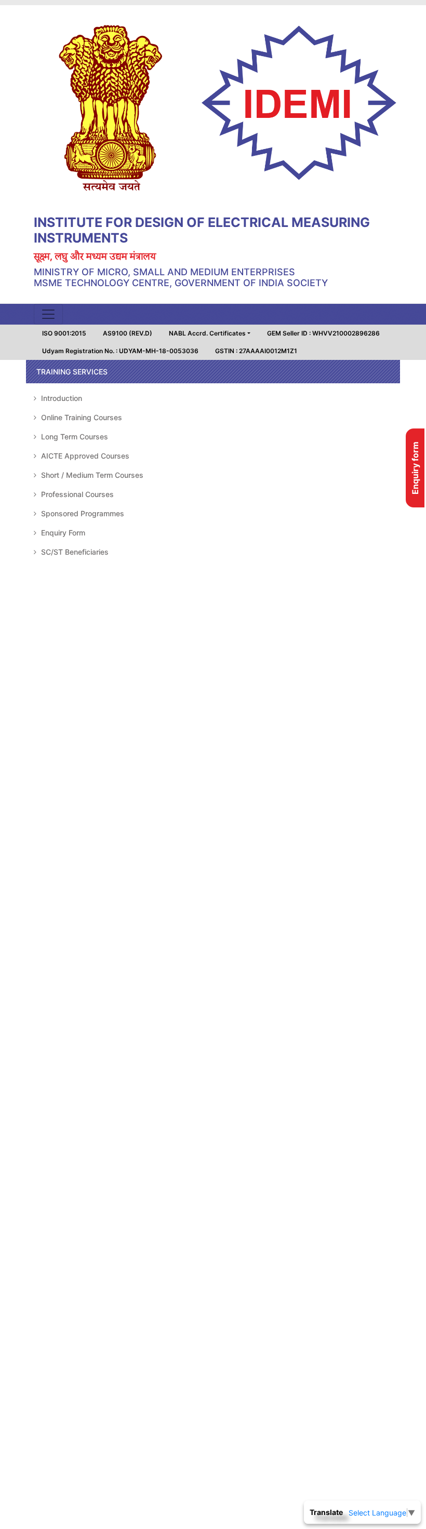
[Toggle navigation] (48, 314)
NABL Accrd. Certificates (207, 333)
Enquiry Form (62, 532)
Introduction (60, 398)
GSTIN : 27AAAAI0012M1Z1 (256, 351)
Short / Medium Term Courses (91, 475)
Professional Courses (76, 494)
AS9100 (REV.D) (127, 333)
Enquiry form (415, 467)
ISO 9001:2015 (64, 333)
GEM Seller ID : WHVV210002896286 (323, 333)
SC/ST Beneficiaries (74, 551)
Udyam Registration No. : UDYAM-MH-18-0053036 (120, 351)
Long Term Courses (73, 436)
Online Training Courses (80, 417)
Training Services (72, 371)
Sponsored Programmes (81, 513)
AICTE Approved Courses (84, 455)
